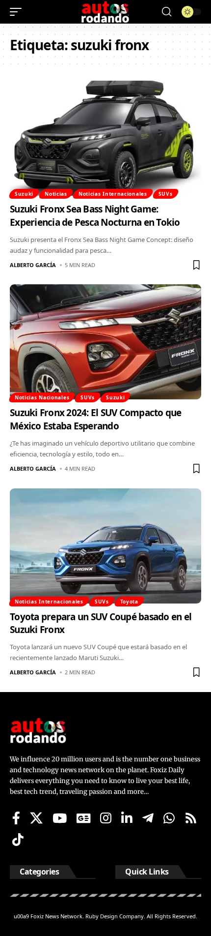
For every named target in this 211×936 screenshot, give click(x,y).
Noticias (56, 193)
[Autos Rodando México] (105, 12)
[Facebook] (16, 818)
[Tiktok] (18, 839)
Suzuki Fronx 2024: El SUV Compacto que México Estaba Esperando (96, 419)
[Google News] (83, 818)
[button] (18, 12)
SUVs (165, 193)
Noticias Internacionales (113, 193)
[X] (36, 818)
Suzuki (24, 193)
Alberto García (33, 265)
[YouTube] (59, 818)
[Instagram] (106, 818)
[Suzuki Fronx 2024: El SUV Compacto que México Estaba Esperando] (105, 341)
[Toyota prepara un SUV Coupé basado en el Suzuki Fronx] (105, 546)
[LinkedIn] (127, 818)
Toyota (129, 601)
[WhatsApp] (169, 818)
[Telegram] (148, 818)
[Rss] (191, 818)
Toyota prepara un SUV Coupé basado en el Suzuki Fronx (100, 623)
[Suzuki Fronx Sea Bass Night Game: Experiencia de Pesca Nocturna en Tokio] (105, 138)
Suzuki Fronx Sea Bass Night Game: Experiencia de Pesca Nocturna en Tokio (95, 216)
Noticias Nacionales (42, 397)
